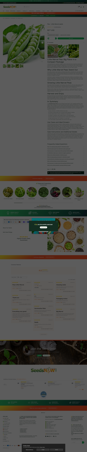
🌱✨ (43, 224)
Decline (56, 449)
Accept (43, 449)
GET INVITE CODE (43, 227)
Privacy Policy (42, 447)
